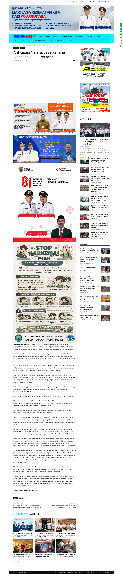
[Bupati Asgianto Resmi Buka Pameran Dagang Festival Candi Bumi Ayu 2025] (84, 179)
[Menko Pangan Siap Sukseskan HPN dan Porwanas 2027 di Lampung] (66, 546)
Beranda (15, 45)
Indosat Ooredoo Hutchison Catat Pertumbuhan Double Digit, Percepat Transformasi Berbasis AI (44, 556)
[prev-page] (14, 562)
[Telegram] (121, 27)
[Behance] (93, 1)
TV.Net (71, 40)
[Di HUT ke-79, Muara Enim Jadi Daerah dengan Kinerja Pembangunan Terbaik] (84, 170)
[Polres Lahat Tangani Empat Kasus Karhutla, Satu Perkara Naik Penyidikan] (105, 289)
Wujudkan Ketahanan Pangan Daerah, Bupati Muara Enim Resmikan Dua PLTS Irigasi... (99, 198)
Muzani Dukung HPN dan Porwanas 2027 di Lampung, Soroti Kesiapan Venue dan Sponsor (65, 535)
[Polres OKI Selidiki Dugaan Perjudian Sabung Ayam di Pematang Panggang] (105, 308)
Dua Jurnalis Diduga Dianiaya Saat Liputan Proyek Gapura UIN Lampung (89, 259)
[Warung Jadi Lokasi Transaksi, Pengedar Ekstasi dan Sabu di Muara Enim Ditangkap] (105, 269)
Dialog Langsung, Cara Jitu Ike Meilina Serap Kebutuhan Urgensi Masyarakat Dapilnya (99, 160)
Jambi (98, 36)
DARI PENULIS (34, 514)
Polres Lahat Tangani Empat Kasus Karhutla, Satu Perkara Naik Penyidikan (89, 288)
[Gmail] (121, 42)
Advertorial (50, 40)
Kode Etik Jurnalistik (105, 572)
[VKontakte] (108, 1)
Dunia (30, 40)
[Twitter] (102, 1)
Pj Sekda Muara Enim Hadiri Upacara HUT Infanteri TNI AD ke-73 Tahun (64, 506)
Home (41, 36)
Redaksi (88, 572)
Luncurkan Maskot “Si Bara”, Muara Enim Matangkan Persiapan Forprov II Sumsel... (94, 141)
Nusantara (55, 36)
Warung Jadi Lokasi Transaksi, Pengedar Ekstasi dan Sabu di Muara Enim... (88, 269)
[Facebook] (96, 1)
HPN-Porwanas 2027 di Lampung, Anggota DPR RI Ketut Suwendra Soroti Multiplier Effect (44, 535)
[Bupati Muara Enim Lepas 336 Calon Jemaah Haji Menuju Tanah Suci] (84, 235)
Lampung (90, 36)
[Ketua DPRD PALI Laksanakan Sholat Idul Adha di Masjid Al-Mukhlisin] (84, 226)
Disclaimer (81, 572)
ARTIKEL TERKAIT (20, 514)
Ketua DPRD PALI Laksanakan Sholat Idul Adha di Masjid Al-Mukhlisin (99, 225)
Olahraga (24, 40)
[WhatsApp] (121, 24)
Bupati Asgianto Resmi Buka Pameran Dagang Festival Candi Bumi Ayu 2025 (100, 178)
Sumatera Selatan (67, 36)
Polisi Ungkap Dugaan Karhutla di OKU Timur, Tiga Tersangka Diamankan (89, 298)
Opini (65, 40)
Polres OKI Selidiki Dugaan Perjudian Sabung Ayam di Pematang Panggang (87, 307)
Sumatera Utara (80, 36)
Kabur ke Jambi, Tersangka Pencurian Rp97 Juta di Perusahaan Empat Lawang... (88, 278)
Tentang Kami (94, 572)
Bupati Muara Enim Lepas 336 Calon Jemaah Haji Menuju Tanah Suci (99, 234)
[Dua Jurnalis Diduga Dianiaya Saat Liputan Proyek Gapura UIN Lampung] (105, 260)
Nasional (47, 36)
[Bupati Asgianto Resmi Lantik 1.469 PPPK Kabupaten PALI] (84, 208)
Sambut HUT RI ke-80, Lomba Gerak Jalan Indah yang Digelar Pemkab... (100, 216)
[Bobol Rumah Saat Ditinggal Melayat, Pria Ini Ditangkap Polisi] (105, 251)
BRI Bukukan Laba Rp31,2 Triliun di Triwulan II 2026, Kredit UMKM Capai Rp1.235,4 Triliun (23, 535)
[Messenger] (121, 30)
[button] (90, 1)
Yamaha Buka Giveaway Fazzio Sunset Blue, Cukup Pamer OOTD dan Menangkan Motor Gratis (22, 556)
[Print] (121, 46)
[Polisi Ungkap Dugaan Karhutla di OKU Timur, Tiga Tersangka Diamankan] (105, 298)
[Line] (121, 33)
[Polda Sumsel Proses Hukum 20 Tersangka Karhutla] (105, 318)
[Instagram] (99, 1)
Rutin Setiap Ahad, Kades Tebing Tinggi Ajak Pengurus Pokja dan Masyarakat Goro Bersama (27, 506)
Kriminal (17, 40)
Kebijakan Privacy (72, 572)
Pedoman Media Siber (60, 572)
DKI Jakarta (29, 45)
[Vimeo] (105, 1)
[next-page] (17, 562)
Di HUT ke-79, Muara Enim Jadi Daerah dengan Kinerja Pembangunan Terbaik (100, 169)
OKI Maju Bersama (40, 40)
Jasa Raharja (22, 498)
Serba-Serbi (59, 40)
